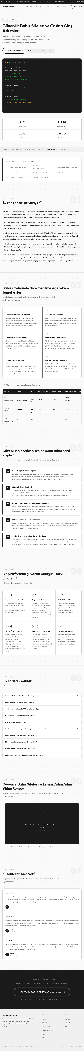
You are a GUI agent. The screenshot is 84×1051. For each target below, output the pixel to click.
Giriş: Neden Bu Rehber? (18, 167)
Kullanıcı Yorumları (16, 177)
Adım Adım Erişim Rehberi (67, 167)
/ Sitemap (67, 1019)
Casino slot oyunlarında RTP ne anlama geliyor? (41, 709)
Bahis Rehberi (16, 149)
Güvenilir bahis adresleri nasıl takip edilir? (41, 748)
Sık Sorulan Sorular (41, 173)
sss (57, 6)
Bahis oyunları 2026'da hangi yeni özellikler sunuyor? (41, 755)
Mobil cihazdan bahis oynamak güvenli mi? (41, 742)
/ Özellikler (45, 1023)
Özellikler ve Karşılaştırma (38, 167)
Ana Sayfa (5, 149)
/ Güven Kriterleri (47, 1030)
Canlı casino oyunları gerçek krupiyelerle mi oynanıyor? (41, 729)
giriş (29, 6)
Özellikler (27, 149)
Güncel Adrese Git (15, 51)
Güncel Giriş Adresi (41, 177)
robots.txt (73, 1047)
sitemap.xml (64, 1047)
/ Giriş (44, 1019)
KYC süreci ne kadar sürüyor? (41, 722)
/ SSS (43, 1034)
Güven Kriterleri (15, 173)
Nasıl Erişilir (38, 149)
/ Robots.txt (67, 1023)
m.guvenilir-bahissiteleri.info (42, 991)
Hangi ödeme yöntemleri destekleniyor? (41, 715)
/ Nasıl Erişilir (46, 1027)
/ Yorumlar (45, 1038)
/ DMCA (66, 1027)
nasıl (49, 6)
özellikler (39, 6)
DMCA (80, 1047)
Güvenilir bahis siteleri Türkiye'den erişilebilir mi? (41, 696)
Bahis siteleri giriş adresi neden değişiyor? (41, 702)
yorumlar (65, 6)
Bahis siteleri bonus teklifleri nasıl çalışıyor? (41, 735)
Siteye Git (76, 6)
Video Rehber (62, 173)
